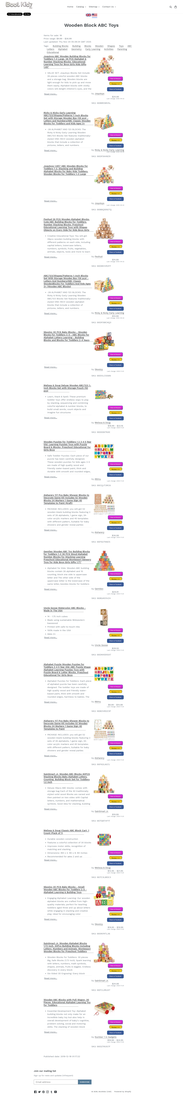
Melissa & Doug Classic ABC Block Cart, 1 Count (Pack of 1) (66, 832)
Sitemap (93, 6)
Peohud (99, 256)
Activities (108, 49)
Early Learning (92, 49)
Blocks (87, 46)
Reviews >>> (116, 84)
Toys (121, 46)
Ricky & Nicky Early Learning (109, 150)
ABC (130, 46)
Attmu (98, 479)
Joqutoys (99, 93)
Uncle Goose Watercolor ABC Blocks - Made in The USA (65, 609)
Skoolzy (99, 369)
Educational (53, 52)
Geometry (76, 49)
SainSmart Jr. (101, 811)
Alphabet (62, 49)
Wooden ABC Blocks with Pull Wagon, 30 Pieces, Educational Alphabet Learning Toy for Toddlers (67, 1002)
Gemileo (99, 588)
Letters (50, 49)
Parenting (122, 49)
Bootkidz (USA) (105, 1092)
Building (76, 46)
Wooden (99, 46)
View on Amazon (115, 78)
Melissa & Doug (102, 422)
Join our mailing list (45, 1071)
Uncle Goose (101, 645)
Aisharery (99, 532)
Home (70, 6)
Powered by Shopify (122, 1092)
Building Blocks (60, 46)
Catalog (80, 6)
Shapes (111, 46)
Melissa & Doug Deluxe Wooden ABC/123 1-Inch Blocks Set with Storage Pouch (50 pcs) (67, 388)
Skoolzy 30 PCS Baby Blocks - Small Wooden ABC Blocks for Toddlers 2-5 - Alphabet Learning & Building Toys (65, 890)
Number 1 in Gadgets (105, 1037)
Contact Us (108, 6)
